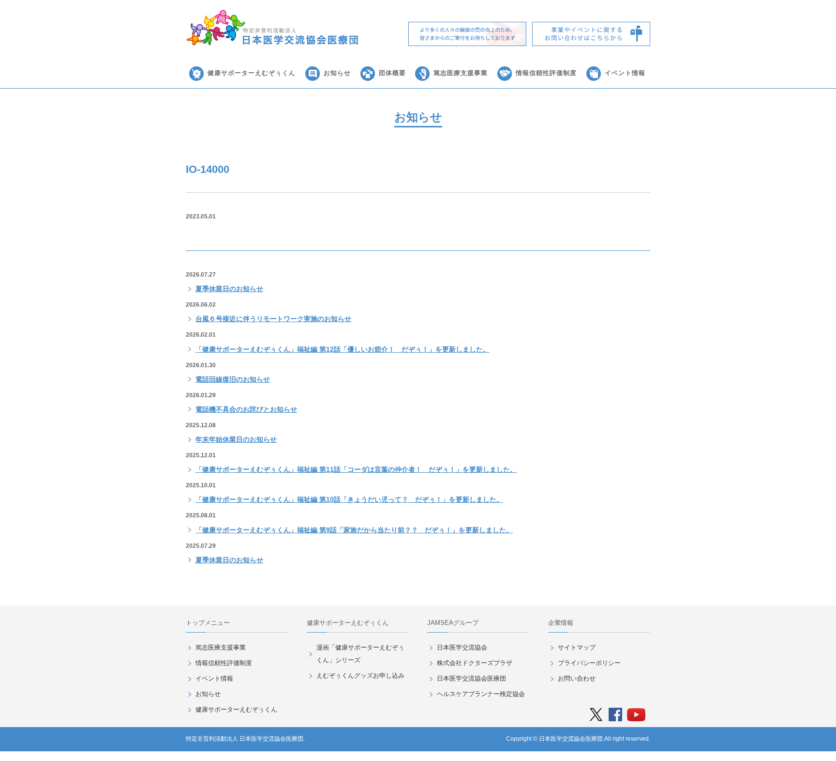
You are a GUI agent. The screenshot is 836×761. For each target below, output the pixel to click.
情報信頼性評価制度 (546, 73)
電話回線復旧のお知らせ (232, 379)
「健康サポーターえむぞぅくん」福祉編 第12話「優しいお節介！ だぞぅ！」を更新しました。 (342, 349)
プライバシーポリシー (589, 663)
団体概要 (392, 73)
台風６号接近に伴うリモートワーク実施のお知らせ (273, 319)
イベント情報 (625, 73)
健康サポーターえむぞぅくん (252, 73)
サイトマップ (577, 647)
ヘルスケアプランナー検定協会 (481, 694)
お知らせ (337, 73)
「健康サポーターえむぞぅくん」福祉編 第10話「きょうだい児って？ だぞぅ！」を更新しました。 (349, 499)
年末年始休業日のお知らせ (236, 439)
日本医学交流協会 (462, 647)
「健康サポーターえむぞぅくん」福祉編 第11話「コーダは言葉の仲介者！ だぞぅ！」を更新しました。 (356, 469)
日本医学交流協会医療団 (471, 678)
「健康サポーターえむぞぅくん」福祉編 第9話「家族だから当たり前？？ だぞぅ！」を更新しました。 (354, 530)
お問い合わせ (577, 678)
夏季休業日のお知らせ (229, 289)
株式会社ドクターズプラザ (474, 663)
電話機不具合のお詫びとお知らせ (246, 409)
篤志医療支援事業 (460, 73)
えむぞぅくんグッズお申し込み (360, 675)
